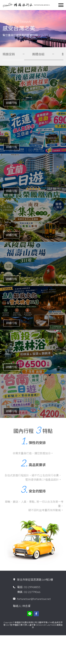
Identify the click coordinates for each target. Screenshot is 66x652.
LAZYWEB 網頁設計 (47, 626)
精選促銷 (9, 54)
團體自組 (38, 54)
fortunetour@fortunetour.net (34, 598)
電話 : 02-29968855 (28, 587)
